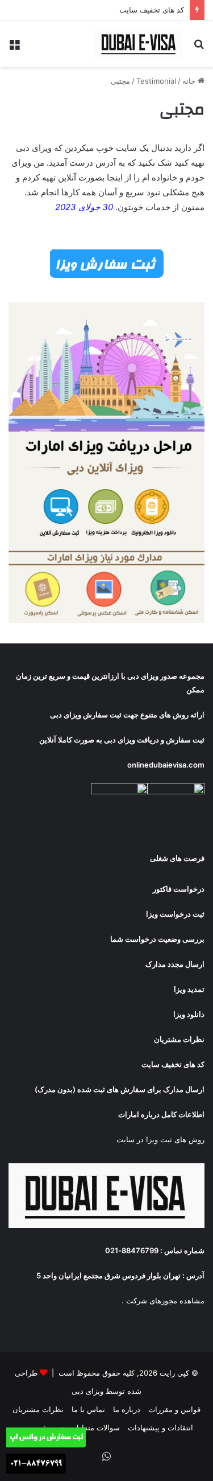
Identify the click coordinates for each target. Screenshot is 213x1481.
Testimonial (156, 80)
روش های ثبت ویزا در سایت (160, 1139)
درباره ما (126, 1409)
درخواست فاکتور (178, 888)
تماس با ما (88, 1409)
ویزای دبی (142, 675)
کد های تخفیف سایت (151, 9)
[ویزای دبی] (139, 43)
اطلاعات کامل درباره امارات (161, 1114)
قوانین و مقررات (174, 1409)
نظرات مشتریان (38, 1409)
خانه (190, 80)
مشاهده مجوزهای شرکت (165, 1300)
